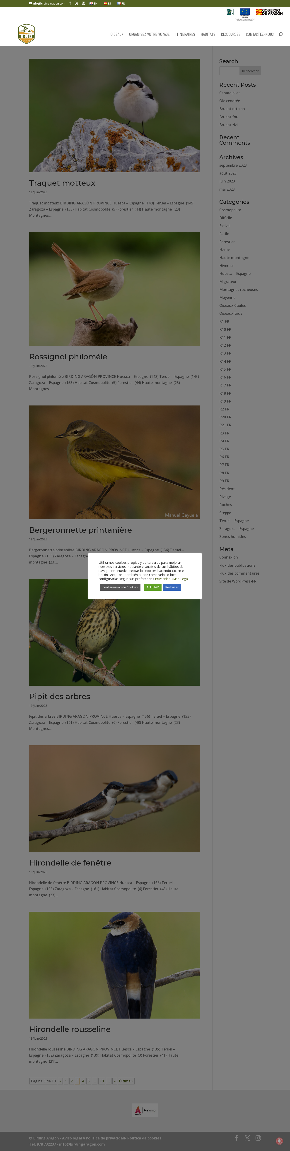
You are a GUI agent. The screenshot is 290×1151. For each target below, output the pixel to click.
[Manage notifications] (279, 1141)
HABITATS (208, 34)
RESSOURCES (230, 34)
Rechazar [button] (172, 587)
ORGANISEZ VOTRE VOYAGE (149, 34)
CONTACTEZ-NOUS (260, 34)
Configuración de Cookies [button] (120, 587)
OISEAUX (117, 34)
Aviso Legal (180, 578)
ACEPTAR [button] (153, 587)
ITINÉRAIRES (185, 34)
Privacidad (163, 578)
